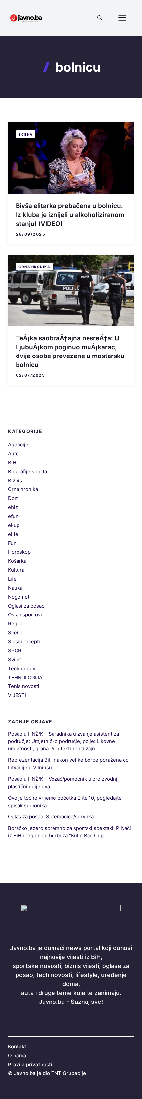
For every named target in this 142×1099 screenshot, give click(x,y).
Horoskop (19, 552)
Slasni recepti (24, 641)
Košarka (17, 561)
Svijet (14, 659)
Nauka (15, 588)
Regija (15, 623)
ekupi (14, 525)
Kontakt (17, 1046)
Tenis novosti (23, 686)
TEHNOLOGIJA (25, 677)
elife (13, 534)
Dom (13, 498)
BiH (12, 462)
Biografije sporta (27, 471)
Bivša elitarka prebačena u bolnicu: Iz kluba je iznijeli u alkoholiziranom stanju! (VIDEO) (70, 214)
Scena (25, 134)
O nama (17, 1055)
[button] (99, 18)
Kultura (16, 570)
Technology (21, 668)
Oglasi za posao (26, 606)
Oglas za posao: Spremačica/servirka (51, 816)
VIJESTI (17, 695)
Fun (12, 543)
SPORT (16, 650)
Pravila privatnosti (30, 1064)
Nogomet (18, 597)
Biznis (15, 480)
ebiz (13, 507)
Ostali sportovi (25, 615)
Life (12, 579)
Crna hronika (34, 267)
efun (13, 516)
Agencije (18, 444)
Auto (13, 453)
